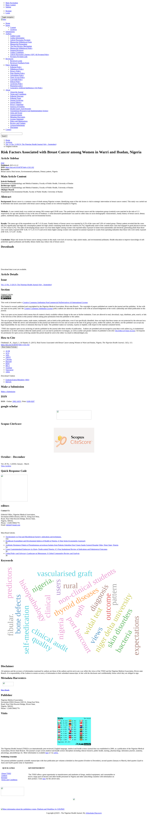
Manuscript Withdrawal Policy (21, 48)
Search (4, 136)
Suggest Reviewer (16, 50)
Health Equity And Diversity (20, 109)
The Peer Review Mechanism (21, 46)
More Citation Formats (9, 347)
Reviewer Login (16, 61)
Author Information (17, 38)
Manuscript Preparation (18, 44)
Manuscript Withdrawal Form (21, 42)
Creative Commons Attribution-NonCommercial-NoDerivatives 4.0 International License (55, 302)
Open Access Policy (17, 77)
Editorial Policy (16, 67)
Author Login (15, 36)
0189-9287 (31, 401)
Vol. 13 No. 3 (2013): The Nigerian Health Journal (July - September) (31, 144)
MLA (8, 366)
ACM (8, 351)
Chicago (9, 359)
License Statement (16, 119)
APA (7, 355)
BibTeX (8, 382)
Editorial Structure (16, 96)
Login (8, 13)
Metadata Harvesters (17, 117)
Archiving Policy (16, 84)
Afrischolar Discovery (94, 813)
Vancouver (9, 370)
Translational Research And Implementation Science (29, 111)
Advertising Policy (17, 75)
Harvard (9, 361)
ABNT (8, 357)
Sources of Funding (17, 107)
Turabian (9, 368)
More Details (5, 690)
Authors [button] (8, 34)
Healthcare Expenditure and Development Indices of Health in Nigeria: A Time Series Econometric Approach (45, 541)
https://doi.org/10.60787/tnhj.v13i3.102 (19, 167)
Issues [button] (8, 25)
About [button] (8, 90)
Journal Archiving (16, 100)
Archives (13, 30)
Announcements (16, 115)
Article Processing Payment (20, 40)
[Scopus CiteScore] (74, 452)
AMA (8, 372)
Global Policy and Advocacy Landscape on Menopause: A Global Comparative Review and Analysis (42, 553)
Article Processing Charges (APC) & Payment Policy (29, 55)
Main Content (11, 5)
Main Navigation (12, 3)
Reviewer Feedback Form (19, 63)
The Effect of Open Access (125, 331)
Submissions (10, 32)
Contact (8, 130)
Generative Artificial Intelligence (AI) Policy (26, 88)
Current (13, 27)
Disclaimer (14, 127)
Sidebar (8, 7)
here (47, 753)
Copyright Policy (16, 80)
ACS (7, 353)
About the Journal (16, 92)
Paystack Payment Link (18, 57)
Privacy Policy (15, 71)
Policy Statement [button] (12, 65)
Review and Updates (17, 123)
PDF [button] (2, 163)
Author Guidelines (17, 52)
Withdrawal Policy (17, 69)
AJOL (56, 753)
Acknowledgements (17, 125)
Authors (4, 776)
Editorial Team (15, 98)
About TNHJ (6, 773)
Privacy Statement (16, 105)
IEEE (8, 364)
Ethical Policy (15, 82)
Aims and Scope (16, 113)
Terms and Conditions (18, 94)
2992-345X (16, 401)
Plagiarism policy (16, 86)
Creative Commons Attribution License (38, 308)
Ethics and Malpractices (19, 121)
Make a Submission (8, 392)
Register (9, 11)
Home (8, 23)
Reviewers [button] (9, 59)
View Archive (6, 466)
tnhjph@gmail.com (13, 525)
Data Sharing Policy (17, 73)
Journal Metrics (15, 102)
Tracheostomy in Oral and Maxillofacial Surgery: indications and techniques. (33, 537)
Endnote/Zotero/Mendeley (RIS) (17, 380)
